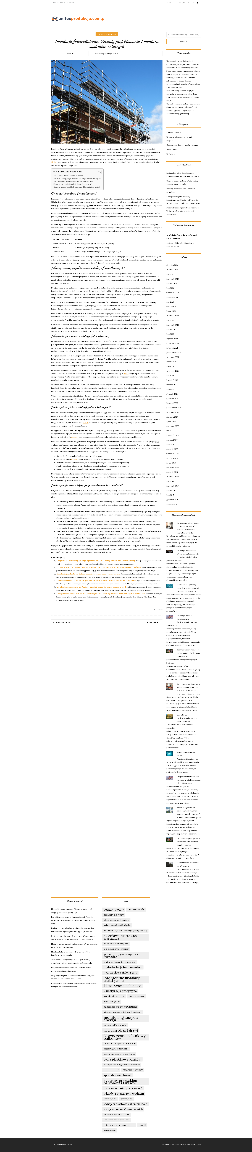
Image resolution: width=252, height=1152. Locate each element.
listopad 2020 (172, 403)
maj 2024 (170, 302)
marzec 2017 (171, 490)
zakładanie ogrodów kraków (116, 1114)
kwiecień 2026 (172, 279)
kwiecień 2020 (172, 435)
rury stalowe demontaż (111, 1070)
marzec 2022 (171, 329)
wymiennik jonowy (126, 1099)
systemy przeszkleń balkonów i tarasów (120, 1081)
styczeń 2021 (172, 394)
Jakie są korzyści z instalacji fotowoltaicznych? (73, 184)
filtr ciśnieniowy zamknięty (116, 949)
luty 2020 (170, 444)
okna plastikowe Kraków (122, 1059)
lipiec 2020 (171, 421)
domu (126, 373)
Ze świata (170, 154)
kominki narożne (114, 996)
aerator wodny (114, 909)
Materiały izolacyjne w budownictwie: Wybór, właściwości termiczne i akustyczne (182, 211)
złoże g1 (142, 1125)
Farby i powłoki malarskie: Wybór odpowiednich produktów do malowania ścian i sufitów (98, 567)
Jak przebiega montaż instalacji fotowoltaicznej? (73, 181)
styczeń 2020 (172, 449)
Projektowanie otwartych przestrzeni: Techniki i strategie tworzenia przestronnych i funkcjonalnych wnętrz (74, 920)
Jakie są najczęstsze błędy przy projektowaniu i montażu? (77, 187)
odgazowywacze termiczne (116, 1049)
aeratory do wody (114, 914)
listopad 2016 (172, 504)
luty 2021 (170, 389)
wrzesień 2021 (172, 357)
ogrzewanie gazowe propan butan (119, 1054)
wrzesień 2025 (172, 293)
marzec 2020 (172, 440)
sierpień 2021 (172, 362)
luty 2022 (170, 334)
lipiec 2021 (170, 366)
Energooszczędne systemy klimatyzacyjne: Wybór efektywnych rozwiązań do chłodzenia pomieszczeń (183, 199)
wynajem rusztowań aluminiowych (125, 1104)
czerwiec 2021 (172, 371)
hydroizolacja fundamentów (123, 967)
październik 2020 (173, 408)
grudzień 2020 (172, 398)
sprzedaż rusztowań (118, 1075)
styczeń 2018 (172, 472)
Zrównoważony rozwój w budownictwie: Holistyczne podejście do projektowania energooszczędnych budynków (183, 656)
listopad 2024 (172, 297)
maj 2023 (170, 320)
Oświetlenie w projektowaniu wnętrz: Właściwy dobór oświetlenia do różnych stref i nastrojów (181, 721)
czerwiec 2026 (172, 270)
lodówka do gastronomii (137, 996)
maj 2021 (170, 375)
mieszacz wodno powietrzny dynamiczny (122, 1012)
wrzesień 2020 (172, 412)
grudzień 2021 (172, 343)
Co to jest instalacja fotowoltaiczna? (68, 176)
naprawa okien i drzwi (121, 1030)
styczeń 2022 (172, 339)
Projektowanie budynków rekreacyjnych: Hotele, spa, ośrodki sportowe (189, 779)
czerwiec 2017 (172, 477)
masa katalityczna (112, 1001)
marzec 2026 (171, 283)
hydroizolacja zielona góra (120, 972)
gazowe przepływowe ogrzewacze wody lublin (123, 955)
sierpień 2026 (172, 265)
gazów (74, 459)
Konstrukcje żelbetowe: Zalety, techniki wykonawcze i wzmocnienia (88, 574)
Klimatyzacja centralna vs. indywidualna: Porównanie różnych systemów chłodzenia (96, 580)
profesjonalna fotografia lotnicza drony (122, 1064)
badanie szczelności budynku (117, 925)
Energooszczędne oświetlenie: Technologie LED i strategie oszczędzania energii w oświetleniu (101, 593)
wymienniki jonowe (110, 1099)
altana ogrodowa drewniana (116, 920)
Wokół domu (171, 149)
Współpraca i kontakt (64, 3)
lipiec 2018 (171, 463)
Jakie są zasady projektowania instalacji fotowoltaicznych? (77, 178)
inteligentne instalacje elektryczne (122, 979)
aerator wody (136, 909)
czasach (74, 437)
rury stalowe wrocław (133, 1070)
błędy (53, 162)
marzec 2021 (171, 385)
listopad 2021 (172, 348)
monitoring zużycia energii (121, 1018)
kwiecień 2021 (172, 380)
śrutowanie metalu (110, 1130)
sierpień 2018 (172, 458)
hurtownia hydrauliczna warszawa (119, 962)
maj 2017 (170, 481)
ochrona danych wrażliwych (120, 1043)
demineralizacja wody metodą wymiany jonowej (125, 930)
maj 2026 (170, 274)
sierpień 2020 (172, 417)
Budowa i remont (107, 34)
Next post (152, 623)
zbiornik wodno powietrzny (119, 1125)
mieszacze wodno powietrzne (120, 1006)
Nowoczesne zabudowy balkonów (125, 1037)
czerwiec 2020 (172, 426)
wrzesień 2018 (172, 454)
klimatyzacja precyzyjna (120, 991)
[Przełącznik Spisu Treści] (98, 172)
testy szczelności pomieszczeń (123, 1088)
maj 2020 (170, 431)
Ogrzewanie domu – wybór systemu (182, 145)
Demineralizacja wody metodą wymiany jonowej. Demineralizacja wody (188, 588)
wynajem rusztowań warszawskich (123, 1109)
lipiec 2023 (171, 311)
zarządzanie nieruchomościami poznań (116, 1120)
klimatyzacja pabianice (122, 986)
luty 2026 (170, 288)
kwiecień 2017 (172, 486)
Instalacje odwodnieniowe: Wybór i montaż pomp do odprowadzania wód (91, 587)
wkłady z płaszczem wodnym (124, 1093)
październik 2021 (173, 352)
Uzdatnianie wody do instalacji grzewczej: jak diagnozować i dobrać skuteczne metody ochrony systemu (182, 64)
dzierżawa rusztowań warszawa (120, 937)
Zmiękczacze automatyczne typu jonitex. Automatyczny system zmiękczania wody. (96, 561)
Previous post (63, 623)
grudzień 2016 (172, 500)
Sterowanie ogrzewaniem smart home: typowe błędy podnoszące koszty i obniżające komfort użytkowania (183, 74)
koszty (86, 422)
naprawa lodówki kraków (115, 1025)
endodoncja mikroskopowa (116, 943)
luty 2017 (170, 495)
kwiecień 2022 (172, 325)
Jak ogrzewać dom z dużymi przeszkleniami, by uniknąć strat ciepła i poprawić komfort (183, 84)
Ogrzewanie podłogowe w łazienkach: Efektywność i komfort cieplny (188, 841)
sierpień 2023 (172, 306)
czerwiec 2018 (172, 467)
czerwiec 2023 (172, 316)
